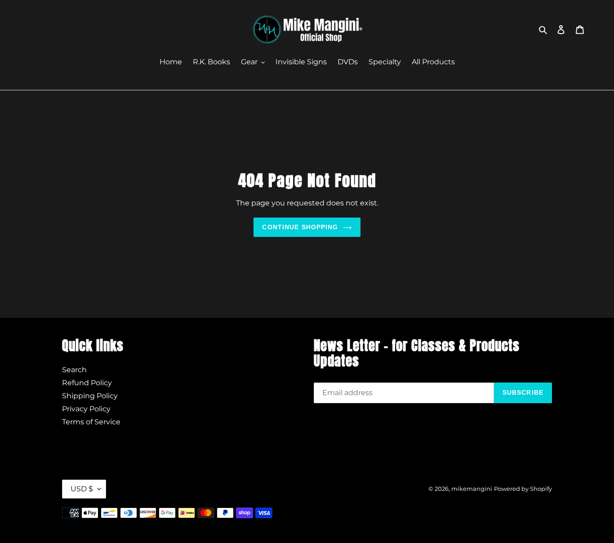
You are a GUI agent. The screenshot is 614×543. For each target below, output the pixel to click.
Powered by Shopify (523, 488)
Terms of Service (91, 422)
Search (74, 369)
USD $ (82, 489)
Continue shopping (300, 227)
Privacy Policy (86, 409)
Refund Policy (87, 382)
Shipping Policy (90, 396)
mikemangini (471, 488)
